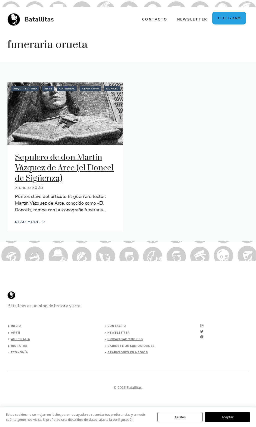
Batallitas (39, 19)
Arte (48, 88)
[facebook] (202, 337)
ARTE (15, 333)
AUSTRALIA (20, 339)
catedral (67, 88)
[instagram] (202, 325)
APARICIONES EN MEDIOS (128, 352)
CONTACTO (154, 19)
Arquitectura (25, 88)
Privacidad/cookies (125, 339)
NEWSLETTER (192, 19)
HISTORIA (19, 346)
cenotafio (90, 88)
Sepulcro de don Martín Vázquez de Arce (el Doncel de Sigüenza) (64, 168)
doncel (112, 88)
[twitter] (202, 331)
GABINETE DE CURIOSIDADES (131, 346)
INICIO (16, 326)
